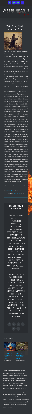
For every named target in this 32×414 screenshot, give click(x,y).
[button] (5, 350)
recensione (7, 196)
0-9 (15, 193)
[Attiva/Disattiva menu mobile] (28, 15)
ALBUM (19, 193)
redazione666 (9, 191)
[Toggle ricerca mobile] (25, 15)
